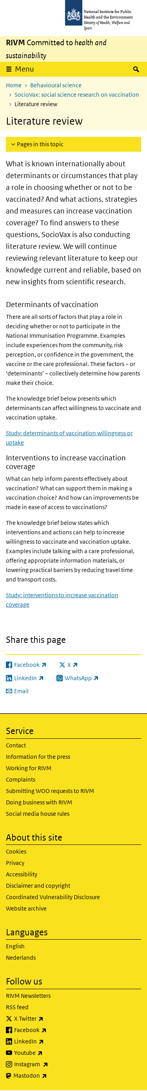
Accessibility (21, 874)
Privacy (15, 863)
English (15, 946)
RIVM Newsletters (28, 995)
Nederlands (21, 957)
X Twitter (49, 1018)
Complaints (20, 779)
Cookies (16, 851)
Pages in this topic (40, 144)
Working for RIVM (28, 768)
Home (14, 85)
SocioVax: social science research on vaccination (77, 94)
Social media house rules (37, 813)
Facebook (51, 1030)
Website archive (26, 908)
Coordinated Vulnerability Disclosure (53, 897)
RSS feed (17, 1007)
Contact (16, 745)
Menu (24, 69)
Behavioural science (56, 85)
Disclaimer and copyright (38, 885)
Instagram (51, 1064)
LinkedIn (49, 1041)
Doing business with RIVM (39, 802)
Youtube (49, 1052)
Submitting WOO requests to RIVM (50, 791)
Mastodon (50, 1075)
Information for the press (38, 756)
